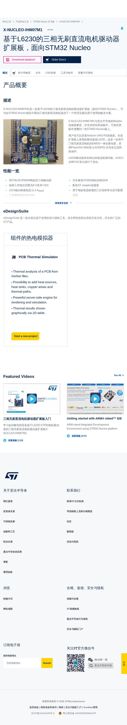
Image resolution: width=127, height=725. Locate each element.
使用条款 (34, 707)
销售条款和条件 (49, 707)
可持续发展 (9, 521)
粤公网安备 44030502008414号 (79, 713)
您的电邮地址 (9, 655)
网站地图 (8, 608)
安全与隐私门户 (75, 629)
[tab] (5, 73)
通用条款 (8, 572)
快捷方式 (8, 598)
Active (50, 30)
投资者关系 (9, 511)
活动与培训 (72, 541)
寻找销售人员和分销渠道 (79, 511)
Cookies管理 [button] (90, 707)
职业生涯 (8, 541)
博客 (5, 562)
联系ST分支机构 (75, 501)
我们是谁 (8, 501)
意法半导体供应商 (12, 551)
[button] (122, 29)
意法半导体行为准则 (77, 619)
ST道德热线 (73, 608)
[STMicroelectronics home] (11, 475)
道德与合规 (72, 598)
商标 (61, 707)
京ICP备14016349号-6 (43, 713)
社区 (69, 521)
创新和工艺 (9, 531)
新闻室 (70, 531)
